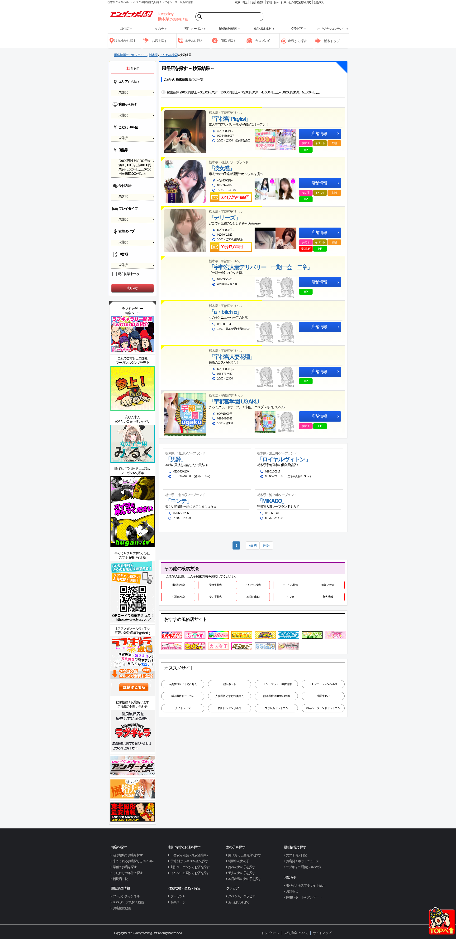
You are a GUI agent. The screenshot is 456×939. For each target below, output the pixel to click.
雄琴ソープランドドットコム (323, 708)
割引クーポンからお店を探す (190, 867)
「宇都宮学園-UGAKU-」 (237, 401)
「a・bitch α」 (225, 312)
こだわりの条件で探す (128, 873)
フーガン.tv (178, 896)
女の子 (305, 143)
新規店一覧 (120, 879)
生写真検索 (178, 596)
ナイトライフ (182, 708)
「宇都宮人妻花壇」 (232, 357)
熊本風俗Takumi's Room (276, 696)
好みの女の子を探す (241, 867)
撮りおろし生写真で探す (244, 855)
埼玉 (244, 2)
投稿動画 (306, 248)
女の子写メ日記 (296, 855)
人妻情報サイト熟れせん (183, 684)
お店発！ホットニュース (302, 861)
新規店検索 (327, 585)
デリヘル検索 (290, 585)
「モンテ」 (178, 501)
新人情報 (328, 596)
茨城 (269, 2)
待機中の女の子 (238, 861)
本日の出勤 (253, 596)
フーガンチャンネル (126, 896)
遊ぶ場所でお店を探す (128, 855)
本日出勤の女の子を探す (244, 879)
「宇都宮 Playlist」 (230, 119)
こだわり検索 (253, 585)
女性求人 (319, 2)
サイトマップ (322, 933)
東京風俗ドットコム (276, 708)
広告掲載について (296, 933)
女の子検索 (215, 596)
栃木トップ (331, 41)
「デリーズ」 (224, 218)
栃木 (276, 2)
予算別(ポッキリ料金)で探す (189, 861)
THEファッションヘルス (323, 684)
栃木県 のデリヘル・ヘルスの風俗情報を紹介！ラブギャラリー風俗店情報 (150, 2)
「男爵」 (175, 459)
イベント (320, 143)
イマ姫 (290, 596)
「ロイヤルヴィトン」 (283, 459)
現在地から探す (125, 41)
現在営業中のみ (128, 274)
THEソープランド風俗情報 (276, 684)
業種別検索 (215, 585)
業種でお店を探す (125, 867)
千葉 (252, 2)
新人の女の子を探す (241, 873)
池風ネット (229, 684)
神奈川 (260, 2)
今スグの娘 (263, 41)
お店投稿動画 (122, 908)
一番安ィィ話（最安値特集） (190, 855)
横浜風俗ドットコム (182, 696)
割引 (334, 143)
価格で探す (228, 41)
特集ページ (178, 902)
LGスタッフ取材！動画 (128, 902)
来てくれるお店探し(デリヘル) (133, 861)
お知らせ (292, 891)
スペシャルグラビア (241, 896)
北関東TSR (323, 696)
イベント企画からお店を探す (190, 873)
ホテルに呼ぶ (194, 41)
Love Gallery (133, 933)
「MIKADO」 (272, 501)
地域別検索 (178, 585)
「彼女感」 (221, 168)
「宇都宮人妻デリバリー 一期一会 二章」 (260, 267)
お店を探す (159, 41)
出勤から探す (297, 41)
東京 (237, 2)
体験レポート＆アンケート (304, 897)
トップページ (270, 933)
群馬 (283, 2)
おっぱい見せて (238, 902)
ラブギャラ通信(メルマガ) (303, 867)
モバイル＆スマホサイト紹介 (305, 885)
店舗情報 (319, 133)
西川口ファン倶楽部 (229, 708)
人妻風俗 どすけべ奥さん (229, 696)
